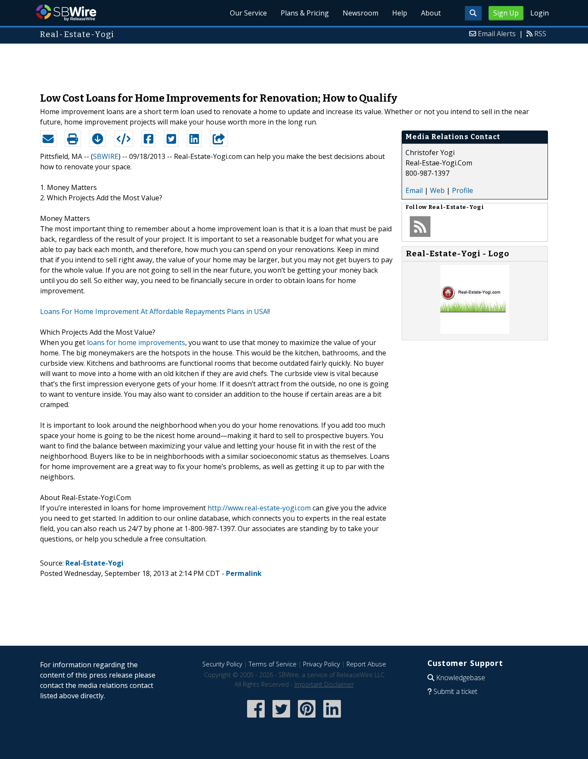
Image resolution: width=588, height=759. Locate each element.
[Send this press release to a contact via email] (48, 138)
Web (437, 190)
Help (399, 13)
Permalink (244, 573)
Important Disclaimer (324, 684)
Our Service (248, 13)
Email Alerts (497, 33)
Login (539, 13)
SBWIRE (105, 156)
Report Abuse (366, 664)
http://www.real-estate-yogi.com (259, 508)
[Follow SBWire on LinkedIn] (332, 718)
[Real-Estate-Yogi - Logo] (474, 331)
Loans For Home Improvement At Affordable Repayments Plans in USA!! (155, 311)
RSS (540, 33)
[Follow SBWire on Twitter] (281, 718)
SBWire (66, 12)
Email (414, 190)
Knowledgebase (460, 677)
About (431, 13)
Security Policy (222, 664)
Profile (462, 190)
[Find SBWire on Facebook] (256, 718)
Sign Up (506, 13)
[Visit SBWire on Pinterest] (307, 718)
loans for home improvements (136, 342)
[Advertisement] (294, 63)
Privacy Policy (321, 664)
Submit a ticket (455, 691)
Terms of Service (273, 664)
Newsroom (360, 13)
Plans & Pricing (305, 13)
